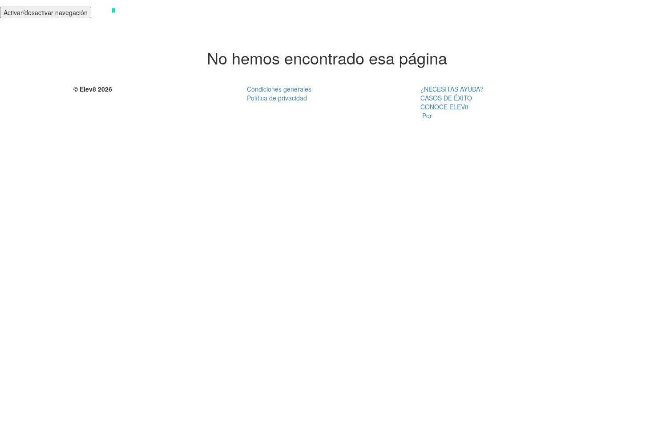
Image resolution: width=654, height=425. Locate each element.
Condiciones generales (279, 88)
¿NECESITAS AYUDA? (452, 88)
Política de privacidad (277, 97)
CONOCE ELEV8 (444, 106)
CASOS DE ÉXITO (446, 97)
